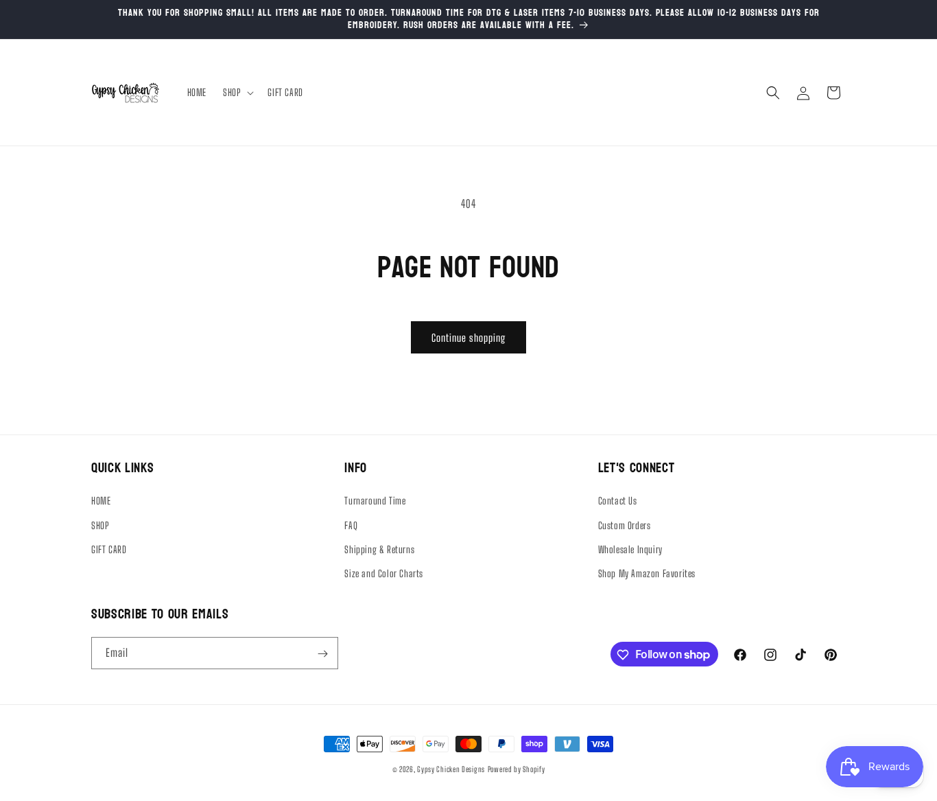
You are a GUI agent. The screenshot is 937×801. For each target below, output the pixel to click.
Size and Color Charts (383, 573)
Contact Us (617, 501)
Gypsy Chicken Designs (451, 769)
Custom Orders (624, 525)
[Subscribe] (322, 654)
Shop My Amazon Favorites (647, 573)
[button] (237, 92)
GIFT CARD (108, 549)
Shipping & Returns (379, 549)
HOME (100, 501)
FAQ (350, 525)
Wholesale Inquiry (630, 549)
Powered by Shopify (516, 769)
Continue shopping (468, 338)
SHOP (100, 525)
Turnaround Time (374, 501)
